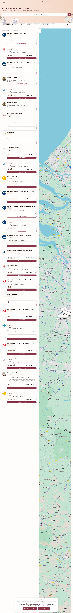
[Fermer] (56, 599)
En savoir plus (15, 122)
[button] (65, 316)
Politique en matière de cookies (43, 605)
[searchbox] (18, 14)
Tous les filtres (7, 24)
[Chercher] (69, 14)
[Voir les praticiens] (21, 40)
